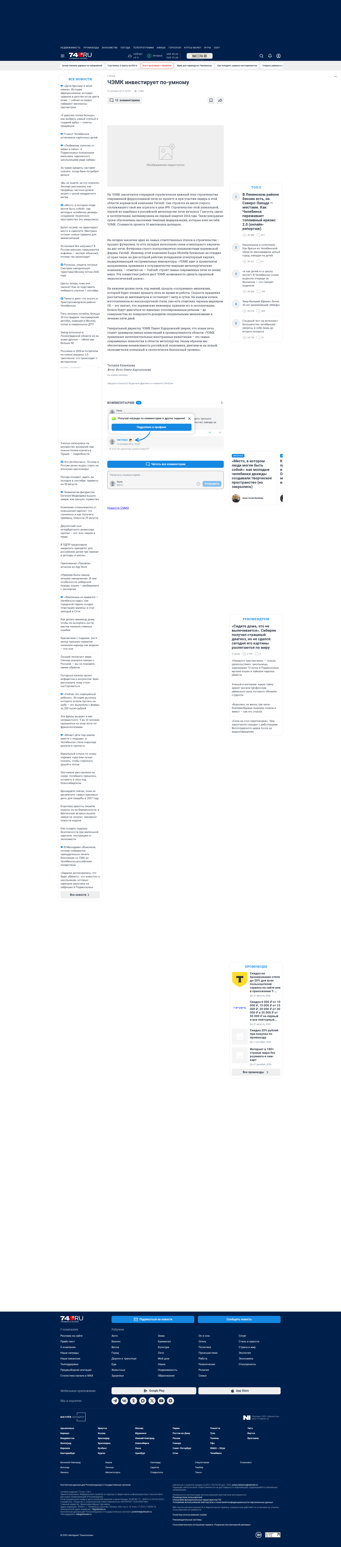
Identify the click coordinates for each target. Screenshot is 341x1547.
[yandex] (170, 1400)
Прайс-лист (67, 1341)
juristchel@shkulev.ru (142, 1512)
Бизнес (116, 1341)
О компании (68, 1347)
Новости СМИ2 (118, 508)
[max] (142, 1400)
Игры (207, 47)
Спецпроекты (247, 1364)
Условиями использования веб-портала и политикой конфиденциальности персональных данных (223, 1502)
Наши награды (69, 1352)
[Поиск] (261, 56)
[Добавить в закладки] (211, 100)
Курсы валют (192, 47)
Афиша (161, 47)
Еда (114, 1364)
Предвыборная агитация (75, 1370)
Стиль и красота (249, 1341)
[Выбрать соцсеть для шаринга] (220, 100)
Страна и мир (247, 1347)
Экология (245, 1352)
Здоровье (118, 1375)
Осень (202, 1341)
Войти (120, 485)
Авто (115, 1335)
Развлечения (207, 1364)
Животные (118, 1370)
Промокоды (91, 47)
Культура (163, 1347)
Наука (161, 1364)
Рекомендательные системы (187, 1520)
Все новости (80, 79)
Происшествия (208, 1352)
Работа (203, 1358)
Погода (125, 47)
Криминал (164, 1341)
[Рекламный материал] (200, 56)
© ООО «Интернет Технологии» (76, 1535)
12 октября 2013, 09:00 (119, 91)
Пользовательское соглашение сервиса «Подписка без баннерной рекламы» (212, 1525)
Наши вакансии (70, 1358)
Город (115, 1352)
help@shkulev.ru (83, 1514)
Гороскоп (175, 47)
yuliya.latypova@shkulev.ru (245, 1485)
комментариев (127, 100)
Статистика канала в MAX (76, 1375)
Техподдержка (69, 1364)
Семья (203, 1375)
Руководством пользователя (187, 1497)
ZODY (217, 47)
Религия (204, 1370)
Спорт (242, 1335)
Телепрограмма (143, 47)
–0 (219, 432)
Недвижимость (70, 47)
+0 (209, 432)
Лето (161, 1352)
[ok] (133, 1400)
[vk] (124, 1400)
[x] (152, 1400)
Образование (166, 1375)
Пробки (155, 55)
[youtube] (161, 1400)
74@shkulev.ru (99, 1509)
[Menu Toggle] (62, 56)
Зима (161, 1335)
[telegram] (115, 1400)
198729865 (122, 440)
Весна (115, 1347)
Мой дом (163, 1358)
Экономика (246, 1358)
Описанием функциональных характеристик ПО (197, 1500)
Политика (205, 1347)
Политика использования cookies (190, 1515)
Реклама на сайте (71, 1335)
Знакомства (110, 47)
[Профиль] (278, 56)
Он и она (204, 1335)
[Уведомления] (270, 56)
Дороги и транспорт (124, 1358)
